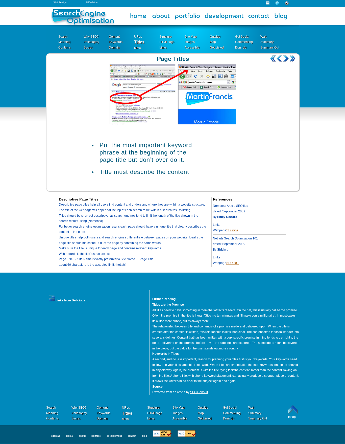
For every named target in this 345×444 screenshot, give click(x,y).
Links (163, 47)
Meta (137, 48)
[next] (286, 58)
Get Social (242, 36)
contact (132, 435)
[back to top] (293, 409)
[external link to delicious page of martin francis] (287, 4)
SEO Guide (91, 2)
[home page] (138, 17)
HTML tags (166, 42)
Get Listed (217, 47)
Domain (114, 47)
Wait (263, 36)
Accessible (192, 47)
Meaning (64, 42)
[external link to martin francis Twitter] (277, 4)
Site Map (191, 36)
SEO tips (232, 230)
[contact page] (259, 17)
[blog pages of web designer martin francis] (283, 17)
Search (63, 36)
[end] (292, 58)
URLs (138, 36)
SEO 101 (232, 263)
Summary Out (269, 47)
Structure (165, 36)
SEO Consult (199, 392)
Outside (215, 36)
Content (114, 36)
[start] (273, 58)
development (114, 435)
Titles (139, 42)
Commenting (244, 42)
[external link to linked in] (267, 4)
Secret (88, 47)
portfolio (96, 435)
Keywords (115, 42)
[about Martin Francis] (161, 17)
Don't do (241, 47)
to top (292, 417)
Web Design (60, 2)
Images (190, 42)
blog (144, 435)
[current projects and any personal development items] (224, 17)
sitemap (55, 435)
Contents (64, 47)
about (82, 435)
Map (213, 42)
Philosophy (91, 42)
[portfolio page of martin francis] (188, 17)
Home (69, 435)
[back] (279, 58)
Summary (267, 42)
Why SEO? (91, 36)
